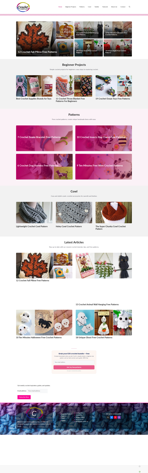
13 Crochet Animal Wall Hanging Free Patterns (97, 305)
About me (114, 7)
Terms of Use (79, 419)
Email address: (22, 391)
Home (60, 7)
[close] (139, 466)
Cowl (89, 7)
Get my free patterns (74, 367)
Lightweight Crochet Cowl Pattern (32, 227)
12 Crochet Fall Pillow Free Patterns (32, 281)
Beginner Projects (70, 7)
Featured (105, 7)
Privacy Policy (80, 417)
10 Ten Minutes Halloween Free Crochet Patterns (39, 338)
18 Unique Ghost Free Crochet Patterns (94, 338)
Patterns (82, 7)
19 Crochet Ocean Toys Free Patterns (113, 99)
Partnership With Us (82, 421)
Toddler (97, 7)
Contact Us (79, 413)
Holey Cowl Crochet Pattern (69, 227)
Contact (123, 7)
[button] (129, 6)
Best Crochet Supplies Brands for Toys (33, 99)
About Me (79, 415)
